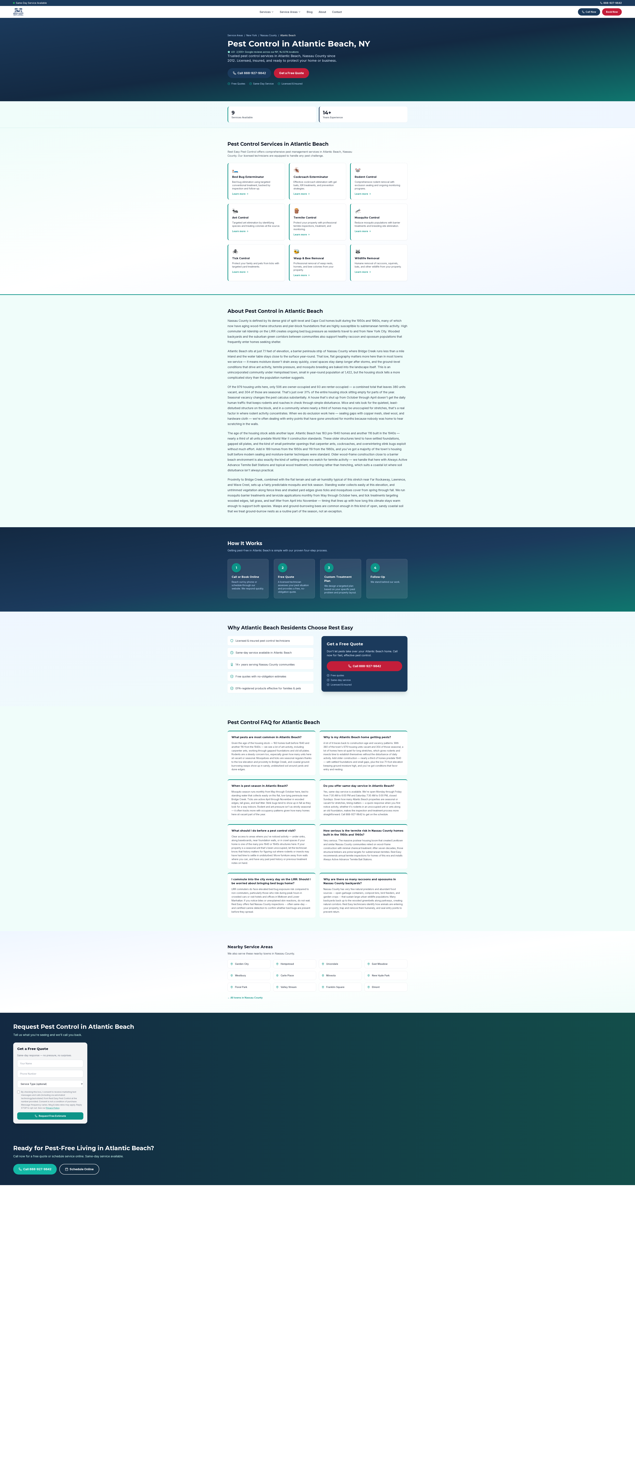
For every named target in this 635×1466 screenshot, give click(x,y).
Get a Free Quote (291, 73)
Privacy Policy (52, 1108)
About (322, 12)
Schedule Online (82, 1169)
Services (265, 12)
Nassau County (268, 35)
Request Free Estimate (52, 1115)
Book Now (612, 11)
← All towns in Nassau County (245, 997)
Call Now (591, 11)
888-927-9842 (612, 2)
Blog (310, 12)
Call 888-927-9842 (251, 73)
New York (251, 35)
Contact (337, 12)
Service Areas (288, 12)
